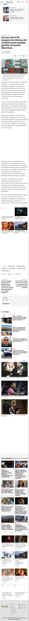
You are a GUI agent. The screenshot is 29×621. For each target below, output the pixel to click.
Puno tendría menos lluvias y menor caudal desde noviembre (7, 527)
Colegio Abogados (21, 266)
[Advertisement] (14, 145)
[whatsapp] (25, 608)
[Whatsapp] (21, 56)
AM (18, 2)
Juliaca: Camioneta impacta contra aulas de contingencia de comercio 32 (6, 473)
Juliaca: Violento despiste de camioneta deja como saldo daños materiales (20, 352)
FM (22, 2)
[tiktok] (22, 608)
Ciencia (17, 505)
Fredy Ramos (12, 268)
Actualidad (13, 609)
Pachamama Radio (5, 488)
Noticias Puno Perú (21, 268)
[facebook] (19, 605)
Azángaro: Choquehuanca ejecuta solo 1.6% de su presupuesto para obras (21, 527)
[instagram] (22, 605)
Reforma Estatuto (6, 270)
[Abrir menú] (2, 2)
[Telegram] (24, 56)
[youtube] (19, 608)
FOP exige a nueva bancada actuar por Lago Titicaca (7, 491)
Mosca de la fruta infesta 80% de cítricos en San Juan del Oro (7, 509)
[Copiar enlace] (26, 56)
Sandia (3, 505)
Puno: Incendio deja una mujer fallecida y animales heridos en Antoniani (19, 329)
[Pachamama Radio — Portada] (9, 1)
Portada (3, 35)
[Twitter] (18, 56)
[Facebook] (15, 56)
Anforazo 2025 (11, 266)
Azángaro (17, 523)
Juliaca (14, 348)
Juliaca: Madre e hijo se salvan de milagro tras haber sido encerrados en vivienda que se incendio (20, 474)
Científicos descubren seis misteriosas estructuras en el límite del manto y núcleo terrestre (21, 510)
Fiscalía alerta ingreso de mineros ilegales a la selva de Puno (20, 340)
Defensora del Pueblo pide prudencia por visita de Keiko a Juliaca (20, 492)
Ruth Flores (8, 51)
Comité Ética (4, 268)
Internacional (13, 611)
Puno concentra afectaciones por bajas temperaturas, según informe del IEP (20, 318)
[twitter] (25, 605)
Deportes (13, 613)
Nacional (12, 607)
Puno (8, 35)
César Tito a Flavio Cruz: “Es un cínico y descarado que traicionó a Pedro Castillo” (21, 284)
